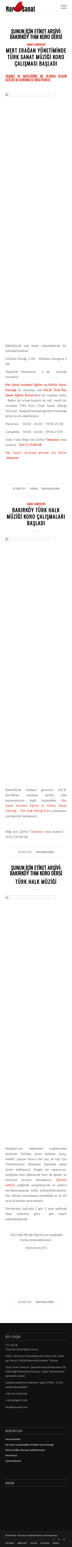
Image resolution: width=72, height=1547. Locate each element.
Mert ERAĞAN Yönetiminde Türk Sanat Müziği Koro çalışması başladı (36, 57)
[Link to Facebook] (54, 1539)
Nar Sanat (22, 1535)
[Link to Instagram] (59, 1539)
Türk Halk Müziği (36, 881)
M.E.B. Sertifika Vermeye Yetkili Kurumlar (25, 1450)
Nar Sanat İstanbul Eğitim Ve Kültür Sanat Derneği (29, 1444)
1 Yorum (33, 488)
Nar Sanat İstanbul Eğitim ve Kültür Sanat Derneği (36, 806)
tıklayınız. (13, 458)
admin (56, 488)
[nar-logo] (29, 6)
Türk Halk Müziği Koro (35, 811)
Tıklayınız (37, 831)
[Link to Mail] (64, 1539)
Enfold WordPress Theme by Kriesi (42, 1535)
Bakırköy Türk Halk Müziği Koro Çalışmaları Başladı (36, 516)
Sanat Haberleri (36, 44)
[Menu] (62, 6)
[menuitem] (62, 6)
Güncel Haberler (13, 1461)
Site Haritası (11, 1455)
